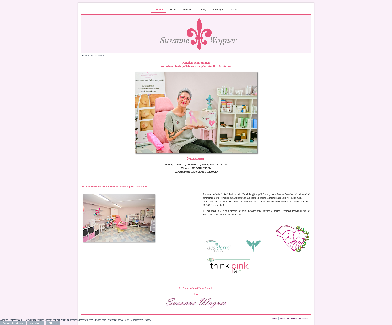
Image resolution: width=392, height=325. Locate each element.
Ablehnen (53, 323)
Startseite (158, 9)
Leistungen (218, 9)
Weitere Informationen (13, 323)
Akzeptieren (35, 323)
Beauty (203, 9)
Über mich (188, 9)
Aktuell (173, 9)
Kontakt (234, 9)
